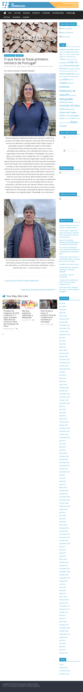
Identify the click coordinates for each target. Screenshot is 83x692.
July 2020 (62, 512)
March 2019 (63, 559)
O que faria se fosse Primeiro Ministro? (21, 280)
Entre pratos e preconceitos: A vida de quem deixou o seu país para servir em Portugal (69, 259)
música (62, 109)
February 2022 (64, 456)
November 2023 (64, 397)
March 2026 (63, 316)
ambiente (77, 50)
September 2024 (64, 369)
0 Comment (33, 66)
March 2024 (63, 384)
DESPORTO (36, 13)
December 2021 (64, 462)
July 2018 (62, 584)
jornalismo (73, 95)
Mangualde (66, 99)
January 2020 (63, 531)
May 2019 (62, 553)
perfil (61, 115)
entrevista (77, 74)
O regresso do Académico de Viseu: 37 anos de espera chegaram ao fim (68, 282)
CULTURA (17, 13)
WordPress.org (64, 674)
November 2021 (64, 466)
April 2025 (62, 347)
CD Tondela (66, 54)
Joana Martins (23, 66)
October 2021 (63, 469)
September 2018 (64, 578)
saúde (51, 66)
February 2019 (64, 562)
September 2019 (64, 544)
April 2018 (62, 593)
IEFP (72, 83)
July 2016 (62, 640)
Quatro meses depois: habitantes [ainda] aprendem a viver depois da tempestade (69, 242)
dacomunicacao (9, 55)
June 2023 (62, 409)
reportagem (74, 115)
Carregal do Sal (69, 52)
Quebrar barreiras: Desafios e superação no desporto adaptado (69, 269)
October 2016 (63, 631)
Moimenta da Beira (66, 102)
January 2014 (63, 653)
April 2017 (62, 618)
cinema (62, 59)
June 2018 (62, 587)
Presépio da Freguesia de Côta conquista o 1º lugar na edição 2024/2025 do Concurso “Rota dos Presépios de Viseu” (11, 318)
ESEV (10, 13)
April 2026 (62, 313)
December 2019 (64, 534)
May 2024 (62, 378)
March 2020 (63, 525)
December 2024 (64, 359)
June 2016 (62, 643)
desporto (77, 69)
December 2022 (64, 428)
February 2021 (64, 490)
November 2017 (64, 609)
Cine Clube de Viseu (70, 56)
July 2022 (62, 441)
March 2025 (63, 350)
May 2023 (62, 412)
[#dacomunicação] (5, 13)
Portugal (67, 116)
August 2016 (63, 637)
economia (62, 71)
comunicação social (71, 59)
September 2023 (64, 403)
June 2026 (62, 306)
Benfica (61, 52)
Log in (61, 664)
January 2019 (63, 565)
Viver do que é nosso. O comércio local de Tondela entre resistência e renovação (48, 316)
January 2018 (63, 603)
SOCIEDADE (16, 17)
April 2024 (62, 381)
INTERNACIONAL (58, 13)
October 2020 (63, 503)
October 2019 (63, 540)
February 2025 (64, 353)
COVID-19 (72, 62)
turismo (72, 118)
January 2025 (63, 356)
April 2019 (62, 556)
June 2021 (62, 478)
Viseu (73, 122)
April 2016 (62, 650)
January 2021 (63, 494)
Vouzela (63, 126)
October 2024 (63, 366)
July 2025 (62, 338)
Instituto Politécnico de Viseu (67, 91)
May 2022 (62, 447)
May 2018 (62, 590)
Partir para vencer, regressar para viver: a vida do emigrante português (69, 289)
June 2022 (62, 444)
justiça (41, 66)
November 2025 (64, 328)
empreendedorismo (71, 71)
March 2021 (63, 487)
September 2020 (64, 506)
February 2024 (64, 388)
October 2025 (63, 331)
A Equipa (26, 17)
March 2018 (63, 597)
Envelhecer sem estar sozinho (69, 264)
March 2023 (63, 419)
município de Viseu (69, 105)
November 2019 (64, 537)
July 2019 (62, 547)
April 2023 (62, 416)
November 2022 (64, 431)
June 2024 (62, 375)
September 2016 (64, 634)
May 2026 (62, 310)
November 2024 (64, 363)
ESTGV (70, 80)
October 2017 (63, 612)
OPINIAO (69, 13)
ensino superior (66, 73)
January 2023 (63, 425)
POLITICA (7, 17)
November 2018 (64, 572)
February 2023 (64, 422)
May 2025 (62, 344)
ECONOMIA (46, 13)
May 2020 (62, 519)
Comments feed (64, 671)
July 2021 (62, 475)
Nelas (72, 109)
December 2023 (64, 394)
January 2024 (63, 391)
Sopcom (66, 118)
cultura (61, 66)
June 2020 (62, 515)
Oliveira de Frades (67, 112)
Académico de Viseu (66, 49)
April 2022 (62, 450)
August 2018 (63, 581)
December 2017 (64, 606)
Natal (68, 109)
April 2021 (62, 484)
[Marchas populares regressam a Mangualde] (30, 301)
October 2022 (63, 434)
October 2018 (63, 575)
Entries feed (63, 668)
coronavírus (63, 63)
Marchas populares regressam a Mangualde (27, 314)
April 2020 (62, 522)
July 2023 (62, 406)
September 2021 (64, 472)
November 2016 (64, 628)
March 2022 (63, 453)
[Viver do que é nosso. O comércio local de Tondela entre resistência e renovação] (48, 301)
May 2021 (62, 481)
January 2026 (63, 322)
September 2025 (64, 334)
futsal (69, 83)
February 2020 (64, 528)
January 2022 (63, 459)
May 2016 (62, 647)
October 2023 (63, 400)
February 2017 (64, 625)
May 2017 (62, 615)
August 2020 (63, 509)
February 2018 (64, 600)
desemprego (70, 68)
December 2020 (64, 497)
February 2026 (64, 319)
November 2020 (64, 500)
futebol (63, 82)
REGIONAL (26, 13)
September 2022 (64, 437)
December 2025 (64, 325)
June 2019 (62, 550)
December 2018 (64, 569)
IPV (67, 95)
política (46, 66)
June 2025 (62, 341)
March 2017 (63, 622)
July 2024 (62, 372)
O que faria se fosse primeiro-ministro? (39, 289)
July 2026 (62, 303)
